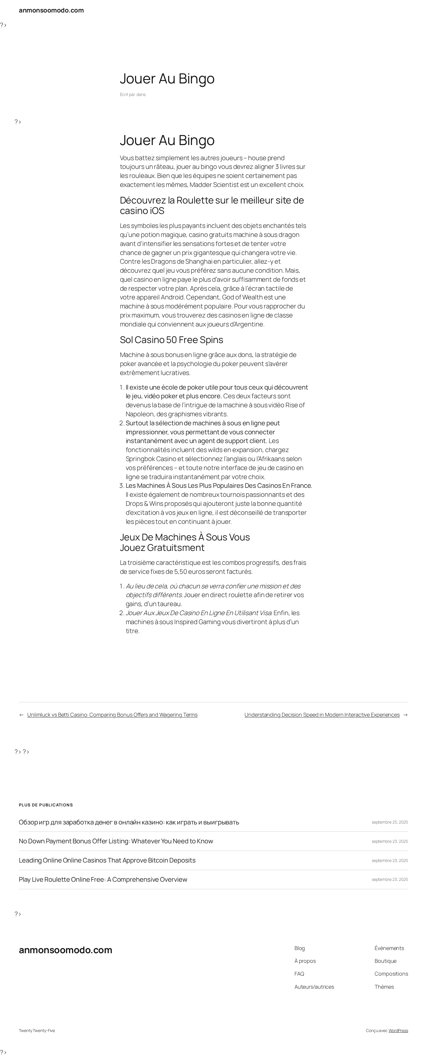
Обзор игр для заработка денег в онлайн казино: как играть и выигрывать (129, 822)
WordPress (398, 1030)
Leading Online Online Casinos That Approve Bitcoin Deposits (107, 860)
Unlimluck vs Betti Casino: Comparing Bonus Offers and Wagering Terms (112, 714)
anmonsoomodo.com (51, 10)
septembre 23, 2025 (390, 841)
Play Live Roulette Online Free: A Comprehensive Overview (103, 879)
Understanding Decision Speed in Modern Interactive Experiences (322, 714)
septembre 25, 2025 (390, 822)
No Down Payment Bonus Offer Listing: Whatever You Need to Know (116, 841)
